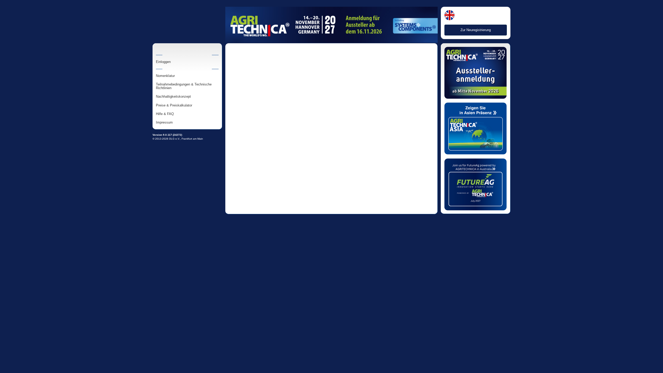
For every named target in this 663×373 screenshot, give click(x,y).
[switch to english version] (449, 15)
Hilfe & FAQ (165, 114)
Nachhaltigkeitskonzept (173, 96)
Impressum (164, 122)
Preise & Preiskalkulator (174, 105)
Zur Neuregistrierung (475, 30)
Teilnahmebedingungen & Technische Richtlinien (184, 86)
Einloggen (163, 62)
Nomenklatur (165, 76)
